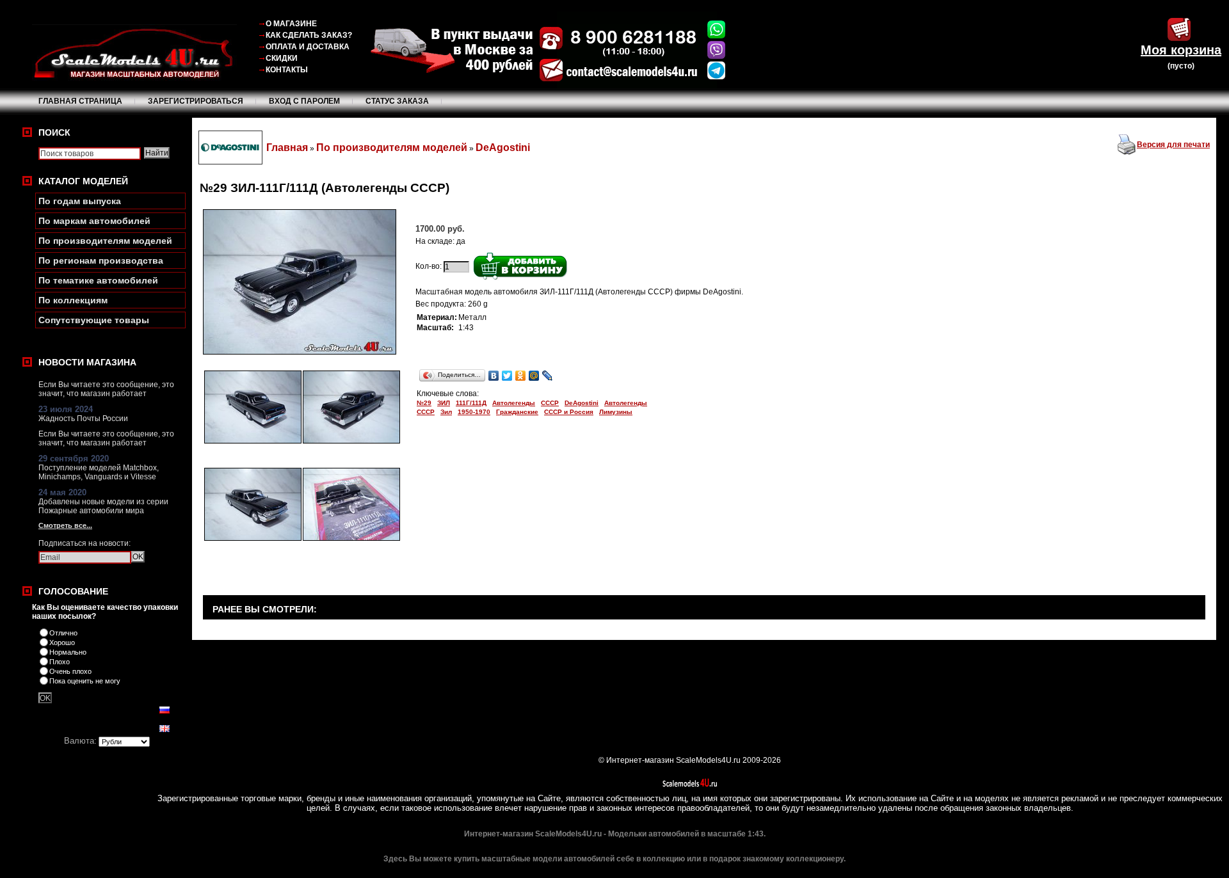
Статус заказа (397, 101)
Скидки (282, 58)
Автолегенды (513, 402)
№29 (424, 402)
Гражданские (517, 411)
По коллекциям (73, 300)
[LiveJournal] (547, 375)
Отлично (63, 633)
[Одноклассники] (520, 375)
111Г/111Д (471, 402)
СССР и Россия (568, 411)
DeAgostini (503, 147)
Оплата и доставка (307, 46)
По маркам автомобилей (94, 221)
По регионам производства (100, 260)
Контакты (287, 69)
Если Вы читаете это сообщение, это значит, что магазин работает (106, 389)
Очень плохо (70, 671)
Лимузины (615, 411)
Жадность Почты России (83, 418)
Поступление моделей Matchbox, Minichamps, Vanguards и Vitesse (98, 472)
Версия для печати (1173, 144)
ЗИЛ (443, 402)
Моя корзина (1181, 50)
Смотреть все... (65, 525)
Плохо (59, 662)
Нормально (67, 652)
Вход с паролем (304, 101)
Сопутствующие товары (93, 320)
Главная (287, 147)
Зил (446, 411)
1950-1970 (474, 411)
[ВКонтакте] (494, 375)
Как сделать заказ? (309, 35)
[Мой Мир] (534, 375)
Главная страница (80, 101)
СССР (550, 402)
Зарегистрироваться (195, 101)
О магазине (291, 23)
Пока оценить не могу (84, 681)
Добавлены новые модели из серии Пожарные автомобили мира (103, 506)
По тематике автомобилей (98, 280)
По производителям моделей (105, 240)
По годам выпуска (79, 201)
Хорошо (62, 642)
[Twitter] (507, 375)
